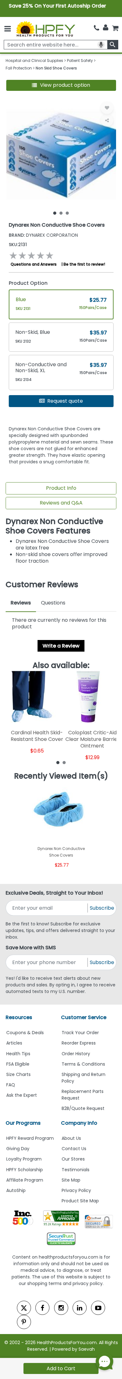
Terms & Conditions (83, 1064)
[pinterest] (24, 1322)
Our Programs (23, 1123)
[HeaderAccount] (105, 27)
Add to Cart (61, 1368)
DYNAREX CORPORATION (43, 235)
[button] (61, 85)
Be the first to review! (84, 264)
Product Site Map (80, 1201)
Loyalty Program (24, 1159)
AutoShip (16, 1190)
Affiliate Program (24, 1180)
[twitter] (24, 1308)
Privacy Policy (76, 1190)
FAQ (10, 1085)
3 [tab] (67, 213)
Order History (76, 1054)
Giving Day (17, 1148)
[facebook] (42, 1308)
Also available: (61, 665)
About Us (71, 1138)
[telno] (96, 28)
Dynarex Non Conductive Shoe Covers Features (54, 526)
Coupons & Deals (25, 1032)
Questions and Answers (34, 264)
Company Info (79, 1123)
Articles (14, 1043)
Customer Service (83, 1017)
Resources (19, 1017)
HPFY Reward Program (30, 1138)
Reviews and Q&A (61, 502)
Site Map (71, 1180)
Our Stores (73, 1159)
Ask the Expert (21, 1095)
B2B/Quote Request (83, 1108)
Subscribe (102, 908)
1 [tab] (55, 213)
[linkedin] (80, 1308)
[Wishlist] (107, 108)
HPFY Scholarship (24, 1170)
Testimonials (75, 1170)
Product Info (61, 488)
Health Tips (18, 1054)
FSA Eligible (17, 1064)
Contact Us (74, 1148)
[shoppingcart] (115, 28)
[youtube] (98, 1308)
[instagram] (61, 1308)
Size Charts (18, 1074)
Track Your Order (80, 1032)
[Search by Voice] (101, 44)
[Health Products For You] (45, 28)
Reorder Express (79, 1043)
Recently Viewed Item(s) (61, 776)
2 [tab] (61, 213)
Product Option (28, 283)
